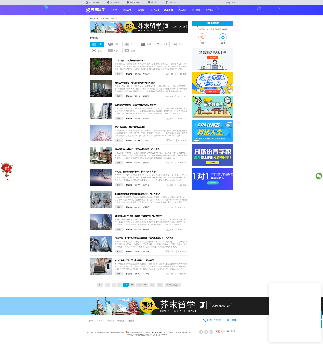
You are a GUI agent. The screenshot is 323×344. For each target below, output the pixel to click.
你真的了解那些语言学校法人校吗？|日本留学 (135, 171)
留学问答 (182, 10)
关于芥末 (210, 10)
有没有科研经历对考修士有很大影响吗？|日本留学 (137, 193)
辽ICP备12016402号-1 (158, 332)
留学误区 (146, 163)
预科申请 (137, 96)
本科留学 (137, 207)
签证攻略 (146, 140)
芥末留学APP (135, 2)
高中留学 (129, 163)
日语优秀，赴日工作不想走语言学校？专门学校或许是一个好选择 (144, 238)
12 (139, 284)
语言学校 (146, 118)
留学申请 (127, 10)
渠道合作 (110, 320)
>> (152, 284)
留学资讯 (106, 18)
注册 (228, 2)
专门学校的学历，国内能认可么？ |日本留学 (134, 260)
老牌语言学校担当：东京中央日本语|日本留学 (135, 104)
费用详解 (137, 140)
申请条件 (146, 74)
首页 (115, 10)
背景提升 (146, 207)
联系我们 (100, 320)
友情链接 (130, 320)
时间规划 (146, 96)
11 (132, 284)
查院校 (141, 10)
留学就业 (137, 74)
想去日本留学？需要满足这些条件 (130, 127)
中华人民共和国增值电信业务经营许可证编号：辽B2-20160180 (148, 335)
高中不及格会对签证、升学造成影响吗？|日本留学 (137, 149)
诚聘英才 (120, 320)
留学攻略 (168, 10)
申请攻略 (129, 74)
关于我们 (154, 2)
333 (160, 284)
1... (100, 284)
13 (145, 284)
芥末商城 (196, 10)
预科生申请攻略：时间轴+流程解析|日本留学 (135, 82)
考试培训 (155, 10)
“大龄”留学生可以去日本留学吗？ (130, 60)
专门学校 (146, 251)
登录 (233, 2)
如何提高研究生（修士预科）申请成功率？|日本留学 (138, 215)
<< (107, 284)
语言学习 (137, 118)
